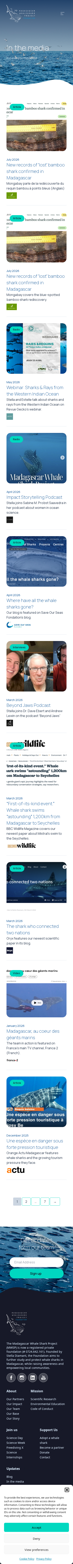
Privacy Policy (44, 1559)
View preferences (36, 1550)
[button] (67, 1490)
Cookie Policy (26, 1559)
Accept (36, 1527)
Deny (36, 1539)
